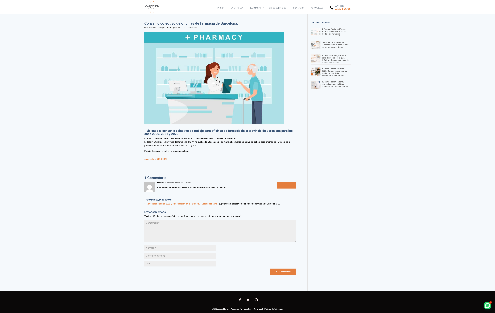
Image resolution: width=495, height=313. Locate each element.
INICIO (220, 8)
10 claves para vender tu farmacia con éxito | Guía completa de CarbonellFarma (335, 84)
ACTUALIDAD (317, 8)
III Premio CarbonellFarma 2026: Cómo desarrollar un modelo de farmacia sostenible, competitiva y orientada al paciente (334, 34)
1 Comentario (192, 28)
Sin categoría (180, 28)
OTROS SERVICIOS (277, 8)
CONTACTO (298, 8)
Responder (286, 185)
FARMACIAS (256, 8)
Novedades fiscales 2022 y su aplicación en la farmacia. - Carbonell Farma (182, 204)
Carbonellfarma (155, 28)
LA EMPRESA (237, 8)
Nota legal (258, 309)
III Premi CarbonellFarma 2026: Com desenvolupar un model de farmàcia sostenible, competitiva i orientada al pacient (334, 73)
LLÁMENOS (339, 6)
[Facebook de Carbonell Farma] (240, 300)
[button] (487, 305)
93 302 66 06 (343, 8)
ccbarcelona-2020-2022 (155, 159)
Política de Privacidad (273, 309)
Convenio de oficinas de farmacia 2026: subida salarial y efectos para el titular (335, 44)
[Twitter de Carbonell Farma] (248, 300)
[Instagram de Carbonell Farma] (256, 300)
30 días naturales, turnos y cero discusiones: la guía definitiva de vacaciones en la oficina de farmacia (335, 59)
